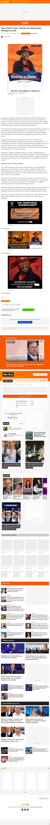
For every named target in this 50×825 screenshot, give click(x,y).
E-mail (44, 1)
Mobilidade (9, 595)
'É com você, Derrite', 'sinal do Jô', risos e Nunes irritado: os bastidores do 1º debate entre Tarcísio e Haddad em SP (41, 687)
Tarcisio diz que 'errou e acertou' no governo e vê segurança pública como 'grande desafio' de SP (36, 657)
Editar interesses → (43, 380)
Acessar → (22, 423)
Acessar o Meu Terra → (20, 374)
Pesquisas (3, 654)
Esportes (34, 747)
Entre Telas (9, 613)
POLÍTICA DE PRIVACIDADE (36, 807)
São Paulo (7, 304)
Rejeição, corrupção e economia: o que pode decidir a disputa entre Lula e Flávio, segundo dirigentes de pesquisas (12, 720)
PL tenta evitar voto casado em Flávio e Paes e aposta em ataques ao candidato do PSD (16, 750)
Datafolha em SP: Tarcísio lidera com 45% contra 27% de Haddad (11, 656)
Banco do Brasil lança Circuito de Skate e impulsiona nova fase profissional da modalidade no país (41, 750)
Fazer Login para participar (25, 322)
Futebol (8, 622)
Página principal (7, 2)
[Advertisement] (34, 696)
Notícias (12, 304)
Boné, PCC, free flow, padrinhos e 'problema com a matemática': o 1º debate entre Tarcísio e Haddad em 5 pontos (16, 687)
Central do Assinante (36, 1)
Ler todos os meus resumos (25, 396)
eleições (17, 121)
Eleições (18, 304)
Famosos (8, 604)
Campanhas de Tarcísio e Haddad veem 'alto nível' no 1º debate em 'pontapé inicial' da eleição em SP (15, 696)
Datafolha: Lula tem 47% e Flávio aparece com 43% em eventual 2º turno (12, 740)
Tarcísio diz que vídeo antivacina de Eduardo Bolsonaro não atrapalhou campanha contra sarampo (11, 678)
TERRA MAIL (28, 1)
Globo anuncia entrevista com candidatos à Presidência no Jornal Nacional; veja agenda (35, 720)
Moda (33, 631)
